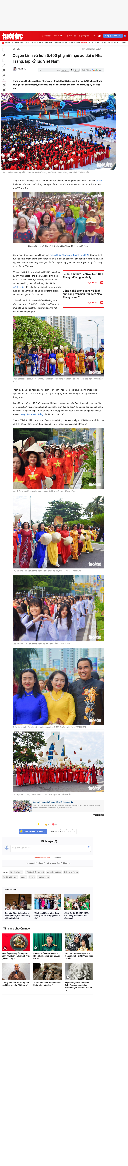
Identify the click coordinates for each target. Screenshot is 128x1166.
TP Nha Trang (16, 872)
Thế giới (33, 43)
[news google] (92, 70)
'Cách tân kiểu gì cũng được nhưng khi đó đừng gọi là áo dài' (47, 915)
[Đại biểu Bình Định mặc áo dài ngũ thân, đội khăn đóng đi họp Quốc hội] (18, 902)
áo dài (99, 181)
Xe (63, 43)
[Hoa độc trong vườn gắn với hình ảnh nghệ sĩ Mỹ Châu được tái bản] (79, 942)
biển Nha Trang (71, 872)
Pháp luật (40, 43)
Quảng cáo (85, 36)
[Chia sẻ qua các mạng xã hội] (72, 831)
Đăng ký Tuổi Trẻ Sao (113, 36)
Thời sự (27, 43)
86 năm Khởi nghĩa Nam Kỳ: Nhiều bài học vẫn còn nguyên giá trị (46, 956)
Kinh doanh (49, 43)
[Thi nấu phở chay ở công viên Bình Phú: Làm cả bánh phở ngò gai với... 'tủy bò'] (16, 942)
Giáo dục (104, 43)
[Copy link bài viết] (66, 831)
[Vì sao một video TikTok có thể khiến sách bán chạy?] (47, 971)
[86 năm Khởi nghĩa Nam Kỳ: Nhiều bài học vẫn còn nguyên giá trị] (47, 942)
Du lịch (67, 43)
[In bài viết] (4, 90)
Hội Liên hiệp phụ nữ (35, 872)
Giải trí (90, 43)
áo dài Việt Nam (10, 877)
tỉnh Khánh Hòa (54, 872)
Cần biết (72, 36)
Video (22, 43)
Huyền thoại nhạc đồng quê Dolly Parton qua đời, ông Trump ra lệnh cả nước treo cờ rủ (78, 986)
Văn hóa (84, 43)
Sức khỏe (117, 43)
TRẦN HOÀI (22, 69)
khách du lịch (19, 287)
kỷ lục (32, 877)
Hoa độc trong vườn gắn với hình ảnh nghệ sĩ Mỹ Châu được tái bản (79, 956)
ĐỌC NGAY (92, 282)
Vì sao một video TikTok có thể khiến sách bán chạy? (47, 983)
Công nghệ (57, 43)
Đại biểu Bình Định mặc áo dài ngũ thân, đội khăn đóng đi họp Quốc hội (17, 915)
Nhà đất (110, 43)
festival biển (43, 877)
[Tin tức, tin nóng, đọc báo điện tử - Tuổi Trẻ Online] (12, 36)
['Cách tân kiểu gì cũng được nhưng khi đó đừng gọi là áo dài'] (47, 902)
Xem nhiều (15, 43)
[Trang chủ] (3, 43)
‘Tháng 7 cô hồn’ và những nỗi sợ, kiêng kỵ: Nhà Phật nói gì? (15, 983)
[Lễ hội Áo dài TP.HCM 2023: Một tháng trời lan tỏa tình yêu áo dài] (77, 902)
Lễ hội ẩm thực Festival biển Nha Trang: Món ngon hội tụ (83, 276)
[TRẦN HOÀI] (15, 69)
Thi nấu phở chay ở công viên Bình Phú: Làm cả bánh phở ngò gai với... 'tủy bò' (16, 956)
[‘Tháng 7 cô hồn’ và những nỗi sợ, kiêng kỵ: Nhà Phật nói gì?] (16, 971)
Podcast (47, 36)
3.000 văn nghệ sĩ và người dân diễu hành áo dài (53, 802)
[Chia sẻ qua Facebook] (60, 831)
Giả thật (124, 43)
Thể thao (97, 43)
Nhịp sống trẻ (75, 43)
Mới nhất (8, 43)
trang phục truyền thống (32, 414)
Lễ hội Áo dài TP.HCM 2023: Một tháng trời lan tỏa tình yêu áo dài (76, 915)
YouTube (59, 36)
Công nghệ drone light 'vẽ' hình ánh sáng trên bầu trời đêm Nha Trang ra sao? (82, 294)
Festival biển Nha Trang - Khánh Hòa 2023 (69, 255)
